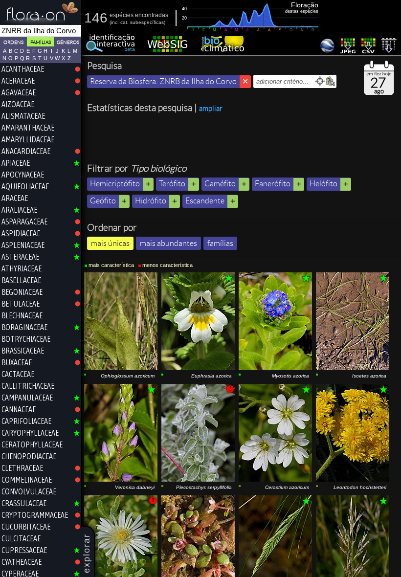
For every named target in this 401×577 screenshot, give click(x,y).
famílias (220, 243)
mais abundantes (168, 243)
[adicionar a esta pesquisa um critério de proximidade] (320, 81)
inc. (115, 22)
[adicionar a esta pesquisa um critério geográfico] (330, 81)
